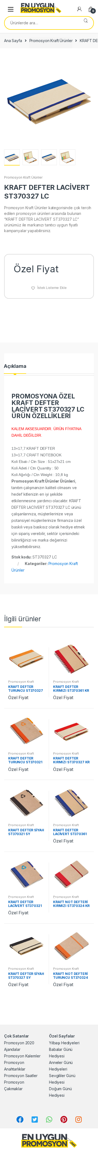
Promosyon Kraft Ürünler (51, 40)
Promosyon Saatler (21, 1075)
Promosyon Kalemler (22, 1056)
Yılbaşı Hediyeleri (64, 1042)
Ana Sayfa (13, 40)
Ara (85, 23)
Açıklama (15, 366)
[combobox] (41, 23)
